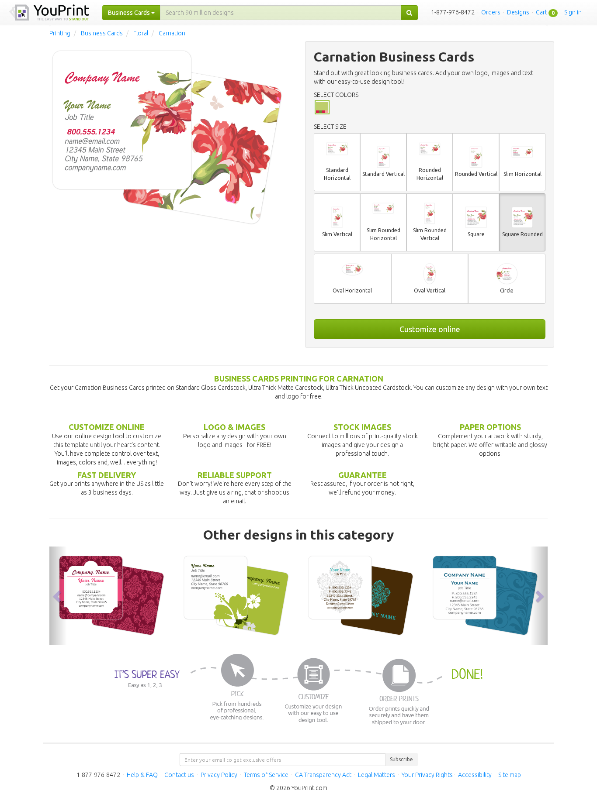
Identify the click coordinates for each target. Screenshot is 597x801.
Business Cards (102, 33)
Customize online (429, 329)
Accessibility (475, 774)
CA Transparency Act (323, 774)
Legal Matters (376, 774)
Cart (541, 12)
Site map (509, 774)
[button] (58, 596)
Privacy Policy (219, 774)
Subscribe (401, 759)
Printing (59, 33)
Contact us (179, 774)
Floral (140, 33)
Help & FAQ (142, 774)
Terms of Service (266, 774)
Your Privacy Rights (427, 774)
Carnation (172, 33)
